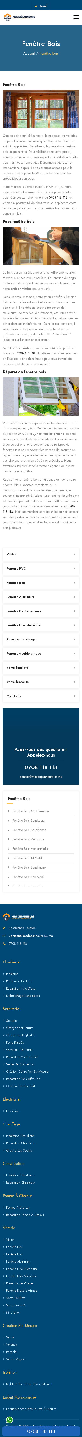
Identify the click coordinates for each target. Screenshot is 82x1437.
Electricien (12, 1111)
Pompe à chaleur (18, 1207)
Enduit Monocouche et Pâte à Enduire (31, 1409)
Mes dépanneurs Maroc (48, 1426)
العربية (43, 5)
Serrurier (12, 1020)
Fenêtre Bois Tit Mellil (27, 858)
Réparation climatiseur (20, 1182)
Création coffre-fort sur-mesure (27, 1071)
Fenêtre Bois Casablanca (29, 830)
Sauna (10, 1337)
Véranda (11, 1344)
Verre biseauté (18, 682)
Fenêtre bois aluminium (24, 625)
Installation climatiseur (20, 1175)
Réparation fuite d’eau (21, 988)
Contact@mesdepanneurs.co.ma (31, 936)
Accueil (29, 53)
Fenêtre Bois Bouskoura (29, 820)
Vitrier (11, 554)
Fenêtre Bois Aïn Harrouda (31, 811)
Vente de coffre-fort (20, 1064)
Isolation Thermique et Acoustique (28, 1384)
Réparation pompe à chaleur (25, 1215)
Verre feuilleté (18, 668)
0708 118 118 (58, 197)
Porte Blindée (15, 1042)
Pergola (11, 1352)
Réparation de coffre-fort (23, 1079)
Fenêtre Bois (16, 583)
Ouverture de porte (19, 1050)
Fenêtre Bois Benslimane (29, 867)
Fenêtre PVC (16, 568)
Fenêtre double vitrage (24, 653)
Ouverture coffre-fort (20, 1086)
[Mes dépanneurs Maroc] (19, 17)
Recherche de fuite (19, 981)
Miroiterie (14, 696)
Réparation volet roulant (22, 1057)
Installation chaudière (20, 1136)
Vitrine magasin (16, 1359)
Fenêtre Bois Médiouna (28, 839)
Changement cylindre (20, 1035)
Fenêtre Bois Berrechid (28, 877)
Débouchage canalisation (23, 996)
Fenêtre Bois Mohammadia (30, 848)
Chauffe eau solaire (19, 1150)
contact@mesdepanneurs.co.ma (41, 777)
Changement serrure (20, 1028)
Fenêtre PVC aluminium (24, 611)
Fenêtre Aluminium (20, 597)
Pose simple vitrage (21, 639)
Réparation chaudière (20, 1143)
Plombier (12, 974)
